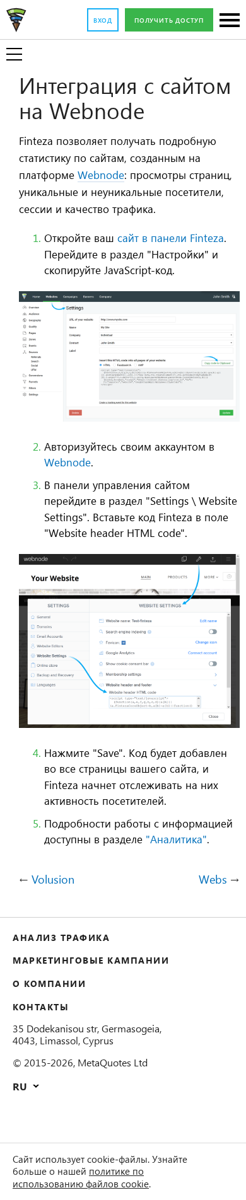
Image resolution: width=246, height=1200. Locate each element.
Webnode (101, 175)
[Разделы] (230, 21)
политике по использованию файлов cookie (81, 1177)
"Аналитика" (176, 839)
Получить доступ (169, 20)
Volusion (53, 880)
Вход (102, 20)
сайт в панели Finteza (170, 238)
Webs (213, 880)
